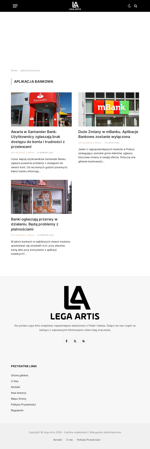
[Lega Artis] (75, 6)
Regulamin (17, 410)
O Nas (14, 381)
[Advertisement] (75, 37)
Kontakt (15, 387)
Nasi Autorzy (18, 392)
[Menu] (15, 6)
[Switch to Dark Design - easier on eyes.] (129, 6)
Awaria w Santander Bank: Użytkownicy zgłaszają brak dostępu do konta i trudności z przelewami (38, 139)
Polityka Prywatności (23, 404)
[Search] (135, 6)
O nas (69, 439)
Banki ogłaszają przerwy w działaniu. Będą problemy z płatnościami (34, 224)
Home (14, 70)
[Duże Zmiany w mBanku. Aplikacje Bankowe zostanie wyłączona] (108, 109)
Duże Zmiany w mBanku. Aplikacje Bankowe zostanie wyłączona (108, 134)
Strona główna (19, 375)
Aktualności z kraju (22, 152)
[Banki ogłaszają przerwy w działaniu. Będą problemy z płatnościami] (41, 197)
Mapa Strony (18, 398)
